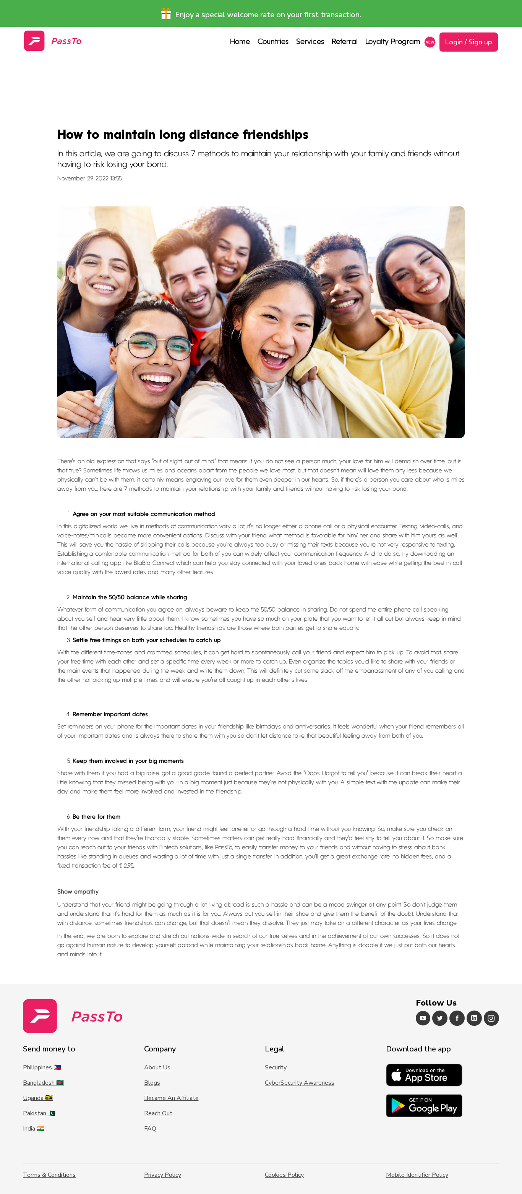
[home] (52, 41)
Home (240, 42)
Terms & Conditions (49, 1175)
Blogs (152, 1083)
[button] (310, 42)
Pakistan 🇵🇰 (39, 1113)
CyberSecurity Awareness (299, 1083)
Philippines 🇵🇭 (42, 1067)
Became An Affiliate (171, 1098)
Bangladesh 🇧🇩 (43, 1083)
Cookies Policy (284, 1175)
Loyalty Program (392, 42)
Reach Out (158, 1113)
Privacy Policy (162, 1175)
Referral (345, 42)
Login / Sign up (468, 42)
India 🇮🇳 (33, 1128)
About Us (157, 1067)
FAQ (150, 1128)
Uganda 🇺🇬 (38, 1098)
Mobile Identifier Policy (417, 1175)
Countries (273, 42)
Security (276, 1067)
